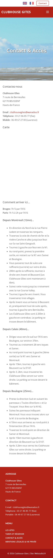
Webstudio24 (40, 553)
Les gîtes (9, 530)
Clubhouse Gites (16, 12)
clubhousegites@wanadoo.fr (24, 112)
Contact (43, 3)
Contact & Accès (14, 538)
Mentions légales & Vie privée (20, 541)
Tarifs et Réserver (14, 534)
